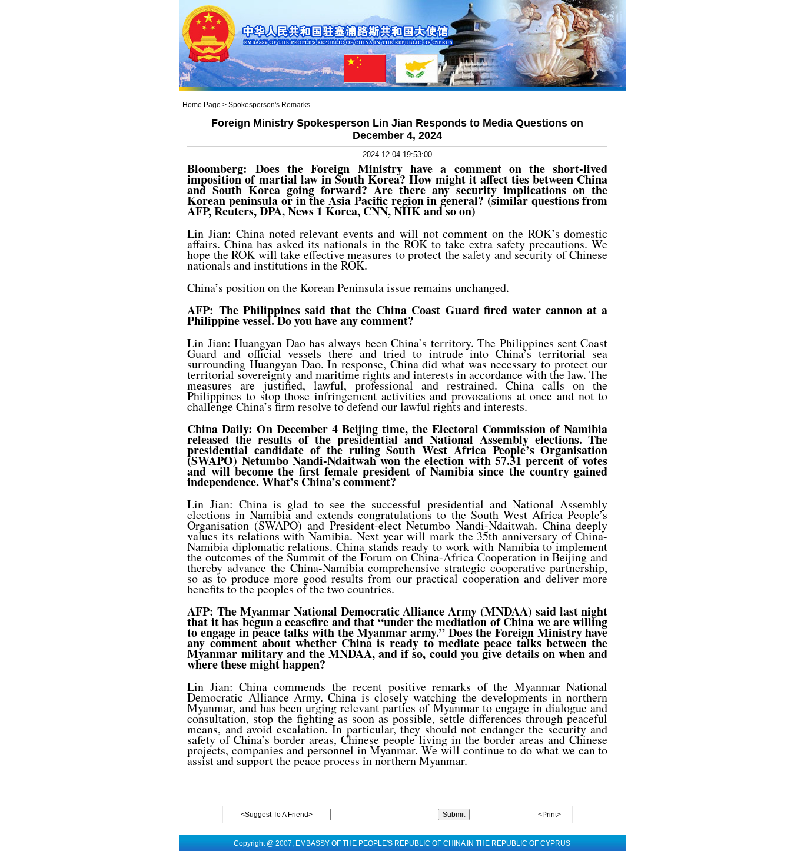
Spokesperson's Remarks (269, 105)
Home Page (201, 105)
